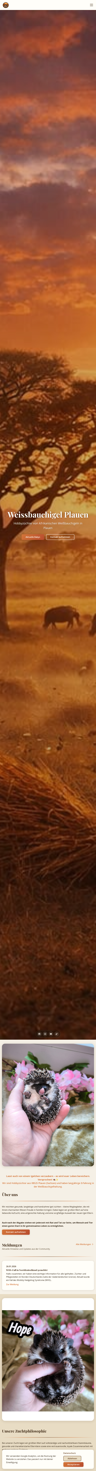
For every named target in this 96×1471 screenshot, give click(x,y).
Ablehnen (72, 1458)
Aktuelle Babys (33, 537)
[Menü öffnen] (91, 5)
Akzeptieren (73, 1464)
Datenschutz (69, 1453)
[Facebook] (39, 1034)
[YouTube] (50, 1034)
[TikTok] (56, 1034)
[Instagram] (45, 1034)
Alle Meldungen (83, 1244)
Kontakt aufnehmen (60, 537)
